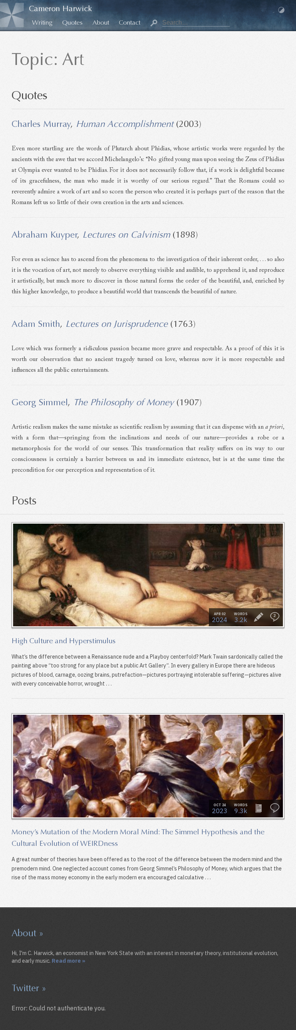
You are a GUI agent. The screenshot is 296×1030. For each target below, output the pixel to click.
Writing (42, 22)
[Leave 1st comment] (275, 808)
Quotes (72, 22)
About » (28, 933)
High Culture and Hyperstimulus (64, 640)
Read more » (68, 960)
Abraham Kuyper (44, 234)
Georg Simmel (40, 402)
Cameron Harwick (60, 8)
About (100, 22)
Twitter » (29, 988)
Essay (259, 617)
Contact (129, 22)
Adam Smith (36, 323)
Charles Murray (41, 123)
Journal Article (259, 808)
